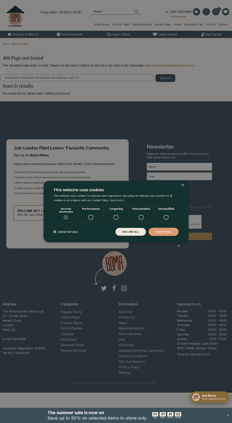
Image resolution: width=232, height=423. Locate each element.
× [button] (182, 185)
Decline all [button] (130, 231)
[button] (65, 232)
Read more (117, 200)
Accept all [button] (164, 231)
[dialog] (116, 211)
